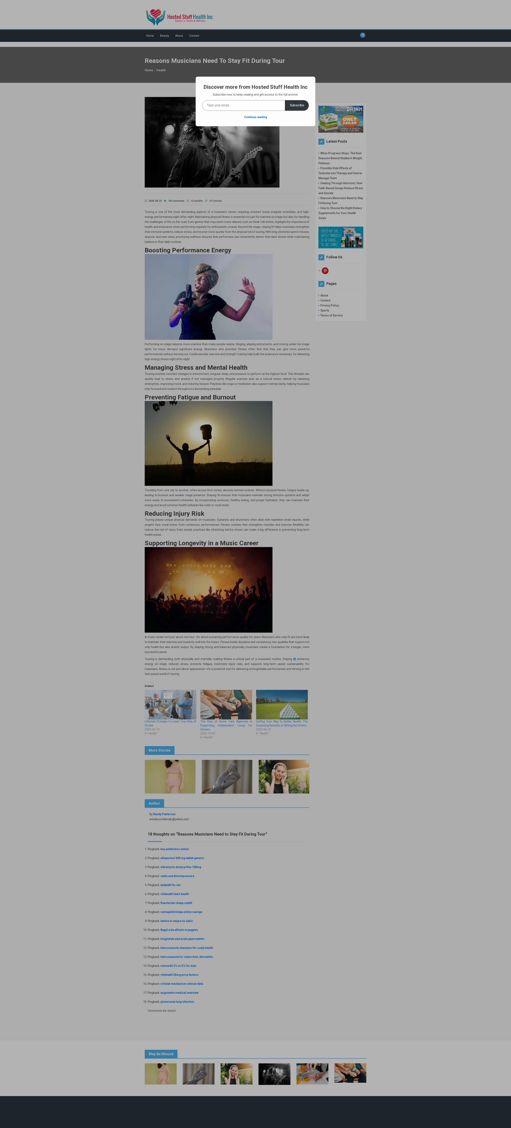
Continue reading (255, 117)
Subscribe (297, 105)
